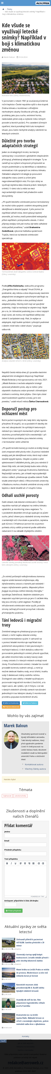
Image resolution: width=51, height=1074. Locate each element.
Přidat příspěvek (14, 910)
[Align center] (25, 863)
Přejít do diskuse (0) (12, 707)
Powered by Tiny (37, 896)
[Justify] (33, 863)
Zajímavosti (7, 796)
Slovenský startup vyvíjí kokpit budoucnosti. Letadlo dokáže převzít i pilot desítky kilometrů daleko (32, 957)
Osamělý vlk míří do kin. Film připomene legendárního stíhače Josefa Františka (30, 1002)
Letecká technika (20, 796)
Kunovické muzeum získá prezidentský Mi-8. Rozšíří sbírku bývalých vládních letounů (30, 987)
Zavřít (3, 1041)
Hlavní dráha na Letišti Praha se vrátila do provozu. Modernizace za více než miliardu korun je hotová (32, 972)
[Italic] (11, 863)
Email (6, 841)
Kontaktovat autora (34, 764)
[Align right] (29, 863)
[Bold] (7, 863)
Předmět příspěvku (12, 850)
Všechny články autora (35, 769)
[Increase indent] (43, 863)
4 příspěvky (17, 949)
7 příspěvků (17, 964)
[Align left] (21, 863)
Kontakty (25, 1036)
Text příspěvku (11, 859)
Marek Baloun (16, 725)
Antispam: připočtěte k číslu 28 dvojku (21, 901)
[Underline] (15, 863)
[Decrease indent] (39, 863)
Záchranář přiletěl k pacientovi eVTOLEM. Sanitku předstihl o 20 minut (30, 942)
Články (9, 9)
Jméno (7, 831)
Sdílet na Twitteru (30, 703)
